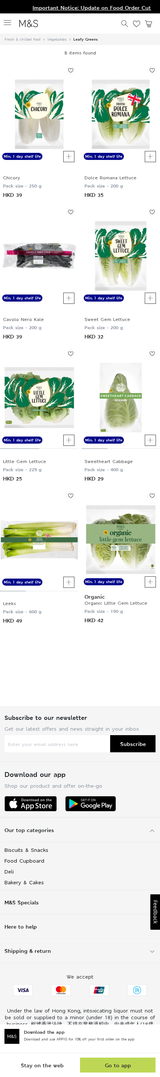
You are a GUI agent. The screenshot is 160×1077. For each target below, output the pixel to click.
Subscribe (133, 743)
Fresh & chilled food (22, 39)
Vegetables (57, 39)
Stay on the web (42, 1065)
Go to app (118, 1065)
